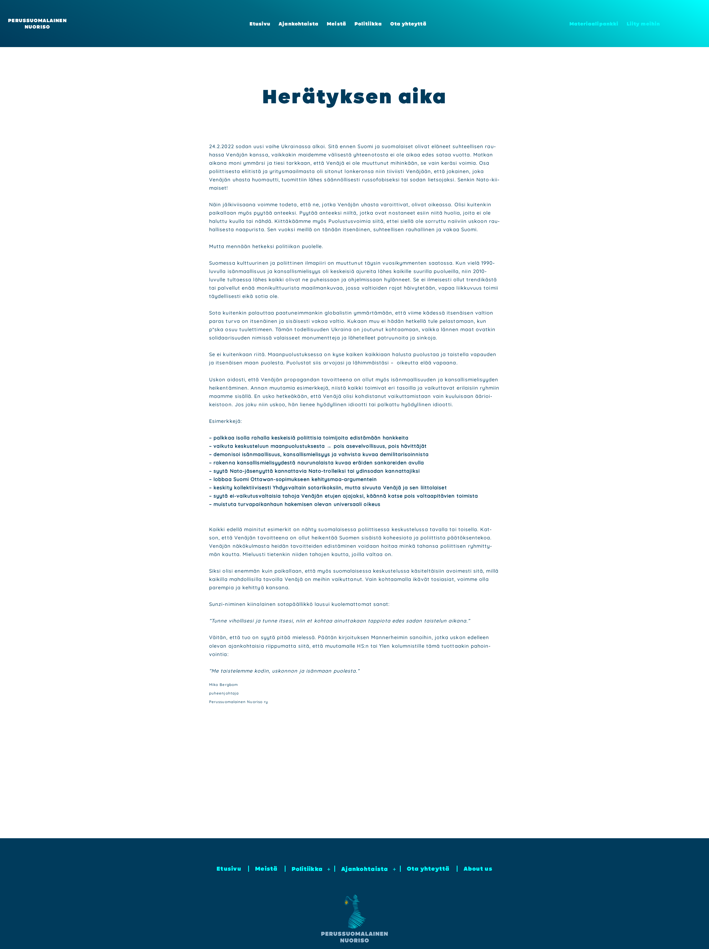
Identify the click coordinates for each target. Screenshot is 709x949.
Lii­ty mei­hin (643, 23)
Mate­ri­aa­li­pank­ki (593, 23)
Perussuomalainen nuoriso (37, 23)
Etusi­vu (260, 23)
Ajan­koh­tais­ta (298, 23)
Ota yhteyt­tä (408, 23)
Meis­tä (336, 23)
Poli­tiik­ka (368, 23)
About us (478, 868)
